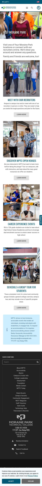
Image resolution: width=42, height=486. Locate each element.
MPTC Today (21, 388)
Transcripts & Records (21, 411)
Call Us (22, 453)
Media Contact (21, 386)
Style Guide (21, 406)
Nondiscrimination (22, 441)
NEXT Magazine (21, 401)
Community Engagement (21, 398)
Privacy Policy (33, 476)
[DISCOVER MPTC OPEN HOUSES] (21, 139)
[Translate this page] (38, 2)
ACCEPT (11, 481)
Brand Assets (21, 393)
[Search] (37, 362)
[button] (27, 8)
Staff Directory (21, 403)
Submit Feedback (22, 449)
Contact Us (22, 445)
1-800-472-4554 (21, 427)
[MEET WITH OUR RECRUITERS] (21, 78)
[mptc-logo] (9, 8)
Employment (21, 381)
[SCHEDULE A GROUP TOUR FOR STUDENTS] (21, 266)
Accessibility (21, 370)
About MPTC (21, 368)
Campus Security (21, 396)
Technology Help (21, 408)
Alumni (21, 373)
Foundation (21, 383)
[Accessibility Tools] (38, 8)
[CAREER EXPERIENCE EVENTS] (21, 202)
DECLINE (31, 481)
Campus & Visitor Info (21, 376)
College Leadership (21, 378)
